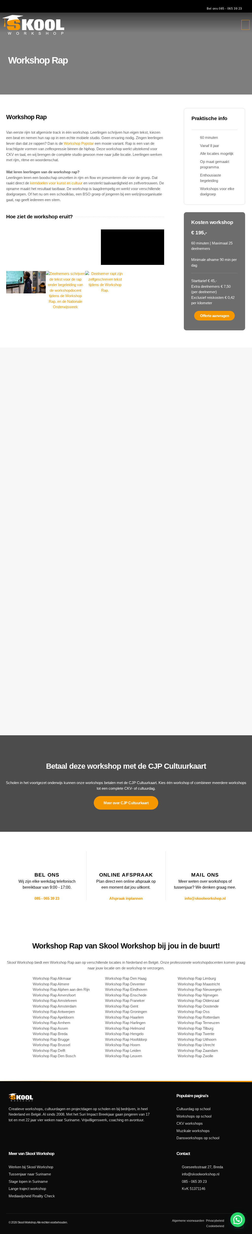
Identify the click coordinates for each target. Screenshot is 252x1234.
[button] (245, 25)
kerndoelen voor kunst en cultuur (56, 183)
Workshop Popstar (79, 143)
